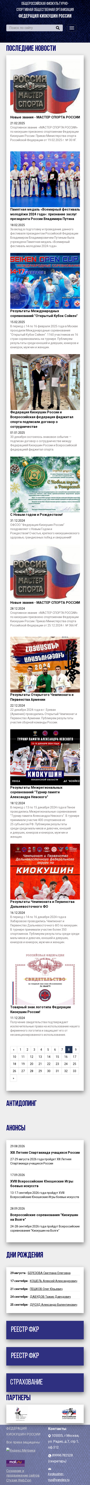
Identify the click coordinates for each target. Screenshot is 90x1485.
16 (66, 1056)
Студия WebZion (18, 1480)
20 (31, 1064)
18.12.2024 (17, 803)
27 (23, 1071)
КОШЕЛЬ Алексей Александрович (53, 1281)
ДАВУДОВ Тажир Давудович (50, 1296)
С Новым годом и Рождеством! (36, 515)
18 (14, 1064)
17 (74, 1056)
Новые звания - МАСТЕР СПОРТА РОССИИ (45, 117)
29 (40, 1071)
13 (40, 1056)
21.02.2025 (17, 123)
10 (14, 1056)
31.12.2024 (17, 520)
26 (14, 1071)
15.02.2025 (17, 322)
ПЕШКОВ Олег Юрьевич (46, 1289)
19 (23, 1064)
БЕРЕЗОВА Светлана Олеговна (49, 1273)
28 (31, 1071)
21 (40, 1064)
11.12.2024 (17, 1018)
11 (23, 1056)
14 (48, 1056)
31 (57, 1071)
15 (57, 1056)
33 (74, 1071)
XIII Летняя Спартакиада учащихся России (45, 1153)
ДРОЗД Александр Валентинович (53, 1304)
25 (74, 1064)
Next (71, 1413)
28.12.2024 (17, 608)
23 (57, 1064)
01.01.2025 (17, 432)
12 (31, 1056)
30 (48, 1071)
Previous (19, 1413)
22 (48, 1064)
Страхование (26, 1382)
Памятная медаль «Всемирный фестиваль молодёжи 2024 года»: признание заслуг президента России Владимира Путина (45, 214)
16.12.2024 (17, 912)
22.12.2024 (17, 705)
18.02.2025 (17, 225)
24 (66, 1064)
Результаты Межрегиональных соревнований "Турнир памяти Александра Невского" (36, 792)
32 (66, 1071)
